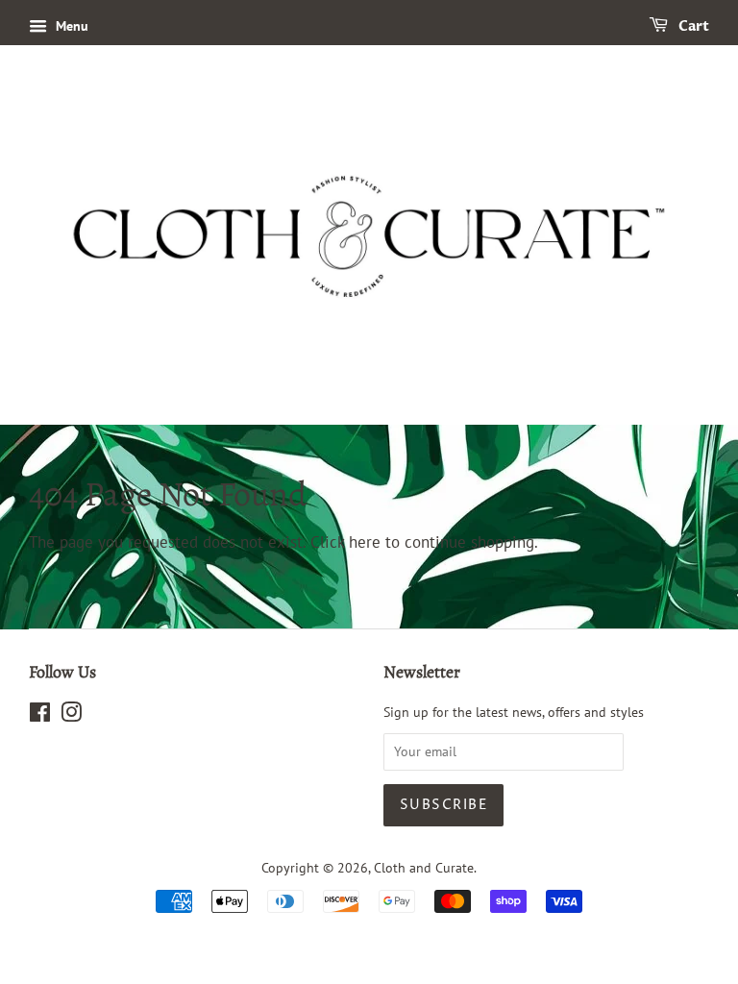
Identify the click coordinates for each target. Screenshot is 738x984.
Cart (692, 26)
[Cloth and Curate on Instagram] (71, 715)
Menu (70, 26)
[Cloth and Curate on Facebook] (40, 715)
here (365, 542)
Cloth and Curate (424, 867)
